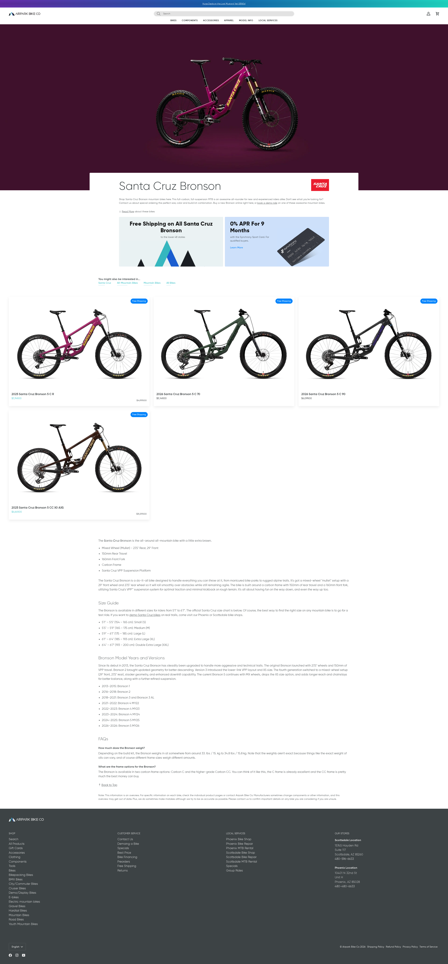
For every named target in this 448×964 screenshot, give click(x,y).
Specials (123, 848)
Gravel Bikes (17, 906)
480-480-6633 (345, 886)
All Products (16, 843)
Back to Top (109, 785)
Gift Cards (16, 848)
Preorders (123, 861)
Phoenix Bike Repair (239, 843)
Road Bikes (16, 919)
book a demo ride (267, 202)
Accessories (17, 852)
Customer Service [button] (128, 833)
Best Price (124, 852)
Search (13, 839)
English (15, 946)
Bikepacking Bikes (21, 875)
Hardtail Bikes (18, 910)
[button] (173, 21)
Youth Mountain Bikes (23, 924)
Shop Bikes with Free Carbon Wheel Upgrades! (224, 3)
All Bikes (170, 282)
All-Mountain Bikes (127, 282)
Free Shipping (126, 866)
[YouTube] (23, 955)
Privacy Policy (410, 946)
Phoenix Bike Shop (238, 839)
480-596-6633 (344, 858)
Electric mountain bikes (24, 901)
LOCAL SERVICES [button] (235, 833)
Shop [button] (12, 833)
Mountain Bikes (152, 282)
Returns (122, 870)
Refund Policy (393, 946)
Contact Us (125, 839)
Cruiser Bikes (17, 888)
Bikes (12, 870)
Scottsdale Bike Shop (240, 852)
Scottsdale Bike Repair (241, 857)
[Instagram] (17, 955)
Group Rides (234, 870)
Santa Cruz (104, 282)
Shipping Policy (375, 946)
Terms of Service (428, 946)
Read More (128, 211)
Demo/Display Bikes (22, 892)
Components (18, 861)
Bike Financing (127, 857)
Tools (12, 866)
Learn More (236, 247)
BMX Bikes (16, 879)
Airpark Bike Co (350, 946)
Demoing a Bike (128, 843)
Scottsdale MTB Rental (241, 861)
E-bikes (14, 897)
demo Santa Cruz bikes (144, 615)
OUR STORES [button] (342, 833)
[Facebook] (10, 955)
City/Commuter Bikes (23, 883)
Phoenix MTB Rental (239, 848)
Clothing (14, 857)
